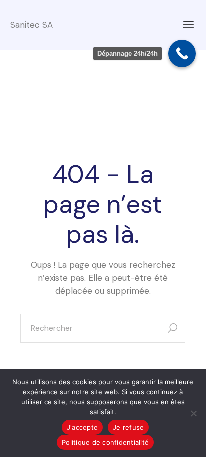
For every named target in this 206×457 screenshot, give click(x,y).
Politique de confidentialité (105, 442)
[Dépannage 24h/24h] (182, 53)
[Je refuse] (193, 413)
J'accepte (82, 427)
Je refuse (128, 427)
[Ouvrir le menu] (189, 25)
